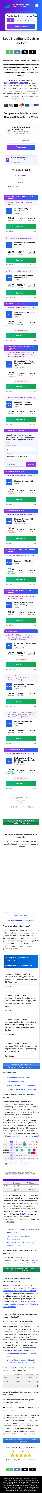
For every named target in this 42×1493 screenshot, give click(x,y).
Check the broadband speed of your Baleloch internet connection (19, 1290)
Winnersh (17, 1489)
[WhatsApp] (9, 52)
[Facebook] (17, 52)
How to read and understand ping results (22, 1086)
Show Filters (22, 175)
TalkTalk (26, 1203)
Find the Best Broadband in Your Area (21, 16)
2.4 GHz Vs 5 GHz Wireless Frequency (21, 1089)
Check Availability (21, 26)
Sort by (21, 182)
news (27, 1484)
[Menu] (36, 5)
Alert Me (31, 464)
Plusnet (31, 1195)
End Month (9, 453)
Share (34, 231)
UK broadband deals (29, 1487)
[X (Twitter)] (25, 52)
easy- (6, 1485)
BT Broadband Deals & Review (18, 1078)
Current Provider (11, 445)
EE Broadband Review (15, 1082)
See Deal (19, 226)
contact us (33, 96)
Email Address (10, 461)
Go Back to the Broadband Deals (21, 920)
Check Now (22, 147)
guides (32, 1484)
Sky (4, 1198)
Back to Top (15, 807)
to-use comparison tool (15, 1485)
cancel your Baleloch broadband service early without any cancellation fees (20, 1304)
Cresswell (9, 1489)
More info (9, 231)
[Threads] (32, 52)
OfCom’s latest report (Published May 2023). (22, 1136)
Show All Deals (28, 807)
